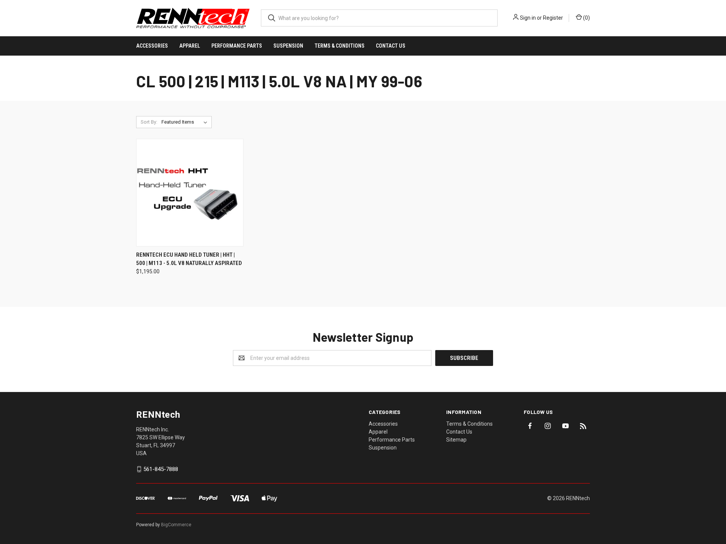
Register (553, 18)
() (586, 18)
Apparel (189, 46)
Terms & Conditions (340, 46)
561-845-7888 (160, 469)
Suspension (288, 46)
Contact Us (390, 46)
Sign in (528, 18)
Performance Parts (236, 46)
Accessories (152, 46)
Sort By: (149, 122)
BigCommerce (176, 524)
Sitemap (456, 440)
